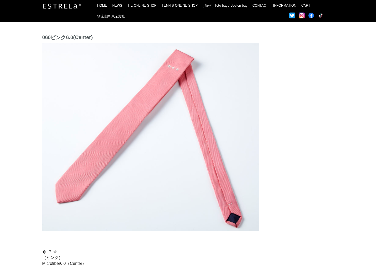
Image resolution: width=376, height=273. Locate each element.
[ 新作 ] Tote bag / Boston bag (225, 5)
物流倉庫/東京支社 (111, 16)
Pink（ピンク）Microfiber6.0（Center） (64, 258)
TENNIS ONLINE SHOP (180, 5)
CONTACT (260, 5)
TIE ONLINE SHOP (142, 5)
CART (305, 5)
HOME (102, 5)
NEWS (117, 5)
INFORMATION (284, 5)
